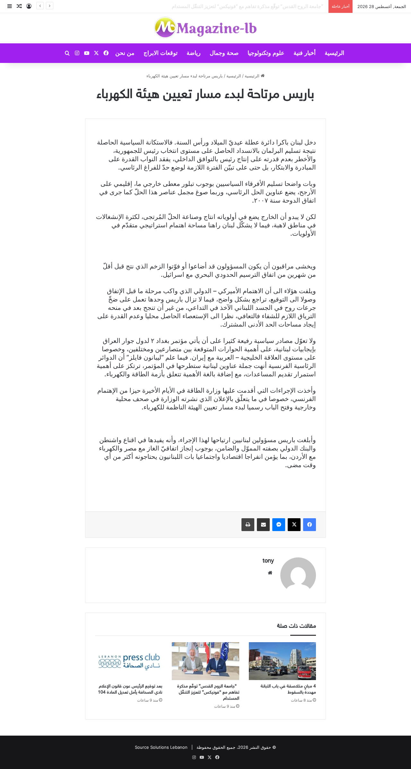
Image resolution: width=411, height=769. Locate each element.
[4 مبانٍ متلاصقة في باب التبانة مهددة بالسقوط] (282, 661)
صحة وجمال (224, 53)
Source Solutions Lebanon (161, 747)
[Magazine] (205, 28)
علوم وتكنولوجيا (266, 53)
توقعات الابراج (161, 53)
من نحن (125, 53)
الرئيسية (334, 53)
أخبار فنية (304, 53)
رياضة (194, 53)
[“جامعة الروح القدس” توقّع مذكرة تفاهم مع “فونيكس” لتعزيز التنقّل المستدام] (205, 661)
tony (268, 561)
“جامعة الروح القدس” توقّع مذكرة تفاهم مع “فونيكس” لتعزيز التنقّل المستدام (208, 692)
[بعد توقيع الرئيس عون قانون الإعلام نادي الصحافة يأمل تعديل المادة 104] (128, 661)
